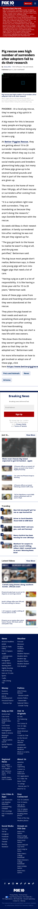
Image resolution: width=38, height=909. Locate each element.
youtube (17, 883)
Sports (4, 676)
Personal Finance (7, 700)
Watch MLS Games (21, 872)
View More (30, 435)
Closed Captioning (21, 766)
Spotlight (5, 747)
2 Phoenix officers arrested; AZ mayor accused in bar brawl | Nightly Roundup (24, 468)
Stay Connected (22, 795)
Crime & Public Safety (7, 647)
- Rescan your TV (23, 786)
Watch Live (28, 3)
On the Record (22, 738)
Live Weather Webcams (6, 803)
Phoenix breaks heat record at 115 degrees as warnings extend (13, 593)
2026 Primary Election (21, 692)
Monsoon (20, 644)
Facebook (5, 837)
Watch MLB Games (21, 841)
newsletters (33, 883)
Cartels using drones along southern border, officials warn (17, 585)
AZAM (4, 644)
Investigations (6, 730)
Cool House (6, 725)
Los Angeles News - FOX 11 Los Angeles (7, 767)
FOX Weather (21, 666)
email (29, 883)
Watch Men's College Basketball (21, 855)
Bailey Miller (7, 67)
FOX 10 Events (22, 802)
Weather (21, 638)
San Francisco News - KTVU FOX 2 (6, 773)
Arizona (6, 380)
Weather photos (22, 821)
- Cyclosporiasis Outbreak (7, 657)
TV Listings (21, 784)
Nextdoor (5, 847)
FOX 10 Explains (7, 651)
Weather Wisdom (23, 664)
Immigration (6, 660)
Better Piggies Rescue (16, 141)
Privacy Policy (21, 424)
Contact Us (21, 769)
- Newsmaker (21, 700)
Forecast (20, 642)
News (26, 373)
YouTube (5, 829)
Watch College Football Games (22, 837)
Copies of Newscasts (21, 773)
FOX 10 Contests (23, 800)
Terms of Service (20, 426)
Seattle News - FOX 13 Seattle (7, 778)
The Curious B (22, 723)
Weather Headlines (20, 647)
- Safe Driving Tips (6, 682)
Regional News (6, 760)
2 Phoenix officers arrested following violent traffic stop (23, 486)
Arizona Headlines (8, 642)
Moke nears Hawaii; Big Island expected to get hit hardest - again (17, 460)
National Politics (22, 703)
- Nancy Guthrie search (7, 741)
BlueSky (4, 844)
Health (4, 654)
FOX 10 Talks (21, 726)
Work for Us (21, 789)
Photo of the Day (23, 818)
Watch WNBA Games (22, 867)
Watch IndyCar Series (22, 850)
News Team (21, 781)
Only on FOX (7, 711)
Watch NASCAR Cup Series (22, 846)
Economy (5, 694)
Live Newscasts (7, 800)
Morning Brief (6, 666)
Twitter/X (5, 839)
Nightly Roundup (7, 668)
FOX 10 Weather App (7, 814)
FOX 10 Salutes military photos (22, 810)
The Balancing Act (22, 720)
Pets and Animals (28, 67)
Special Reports (7, 744)
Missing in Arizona (5, 736)
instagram (13, 883)
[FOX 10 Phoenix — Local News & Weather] (8, 3)
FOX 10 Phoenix (17, 67)
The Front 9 (21, 728)
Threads (4, 842)
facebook (5, 883)
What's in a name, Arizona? (23, 753)
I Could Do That (22, 735)
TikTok (4, 831)
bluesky (25, 883)
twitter (9, 883)
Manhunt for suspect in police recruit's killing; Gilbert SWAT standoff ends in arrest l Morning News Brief (25, 548)
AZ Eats (20, 716)
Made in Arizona (7, 733)
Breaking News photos (22, 814)
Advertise (20, 762)
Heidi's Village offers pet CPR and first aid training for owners (13, 602)
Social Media (8, 826)
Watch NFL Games (21, 832)
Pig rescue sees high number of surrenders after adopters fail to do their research (19, 95)
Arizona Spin (6, 714)
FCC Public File (22, 779)
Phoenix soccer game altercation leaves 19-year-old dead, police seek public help (13, 622)
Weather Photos (22, 661)
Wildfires (20, 651)
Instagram (5, 834)
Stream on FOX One (22, 827)
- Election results (23, 695)
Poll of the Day (7, 671)
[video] (19, 573)
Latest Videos (8, 560)
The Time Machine (20, 741)
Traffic (4, 678)
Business (5, 691)
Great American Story (22, 732)
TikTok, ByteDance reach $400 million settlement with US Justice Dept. (24, 496)
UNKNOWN (21, 745)
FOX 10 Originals (21, 712)
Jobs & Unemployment (7, 697)
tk (21, 883)
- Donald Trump (22, 706)
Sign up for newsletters (21, 806)
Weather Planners (23, 654)
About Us (21, 759)
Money (5, 688)
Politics (20, 688)
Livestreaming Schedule (6, 808)
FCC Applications (23, 776)
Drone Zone (6, 728)
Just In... (5, 435)
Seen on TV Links (7, 673)
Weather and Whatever (21, 748)
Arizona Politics (22, 698)
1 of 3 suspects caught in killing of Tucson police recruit (13, 612)
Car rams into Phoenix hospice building (24, 476)
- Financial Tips (7, 703)
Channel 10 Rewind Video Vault (6, 721)
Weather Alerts (22, 656)
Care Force (5, 716)
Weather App (21, 659)
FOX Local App (7, 811)
